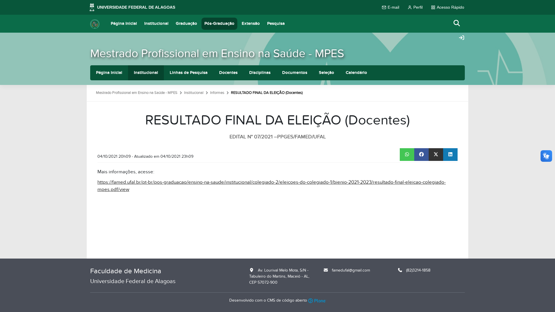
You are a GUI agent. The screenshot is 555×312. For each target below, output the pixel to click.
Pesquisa (276, 23)
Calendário (356, 72)
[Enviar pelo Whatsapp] (407, 154)
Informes (217, 92)
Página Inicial (124, 23)
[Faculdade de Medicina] (94, 24)
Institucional (156, 23)
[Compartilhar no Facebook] (421, 154)
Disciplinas (260, 72)
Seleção (326, 72)
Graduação (186, 23)
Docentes (228, 72)
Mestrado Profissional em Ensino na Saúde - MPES (217, 53)
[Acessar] (461, 38)
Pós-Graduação (219, 23)
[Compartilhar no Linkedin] (450, 154)
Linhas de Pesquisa (189, 72)
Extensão (251, 23)
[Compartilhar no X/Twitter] (436, 154)
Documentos (294, 72)
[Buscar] (457, 23)
